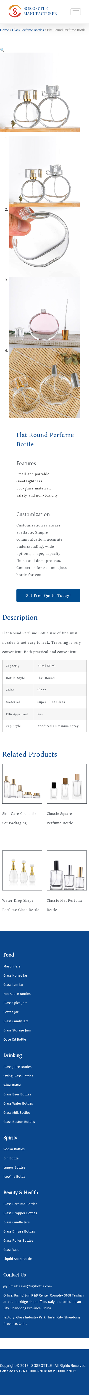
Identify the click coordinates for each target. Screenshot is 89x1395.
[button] (2, 50)
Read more (15, 837)
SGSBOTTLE (41, 1365)
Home (4, 30)
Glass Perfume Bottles (28, 30)
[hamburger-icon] (76, 11)
